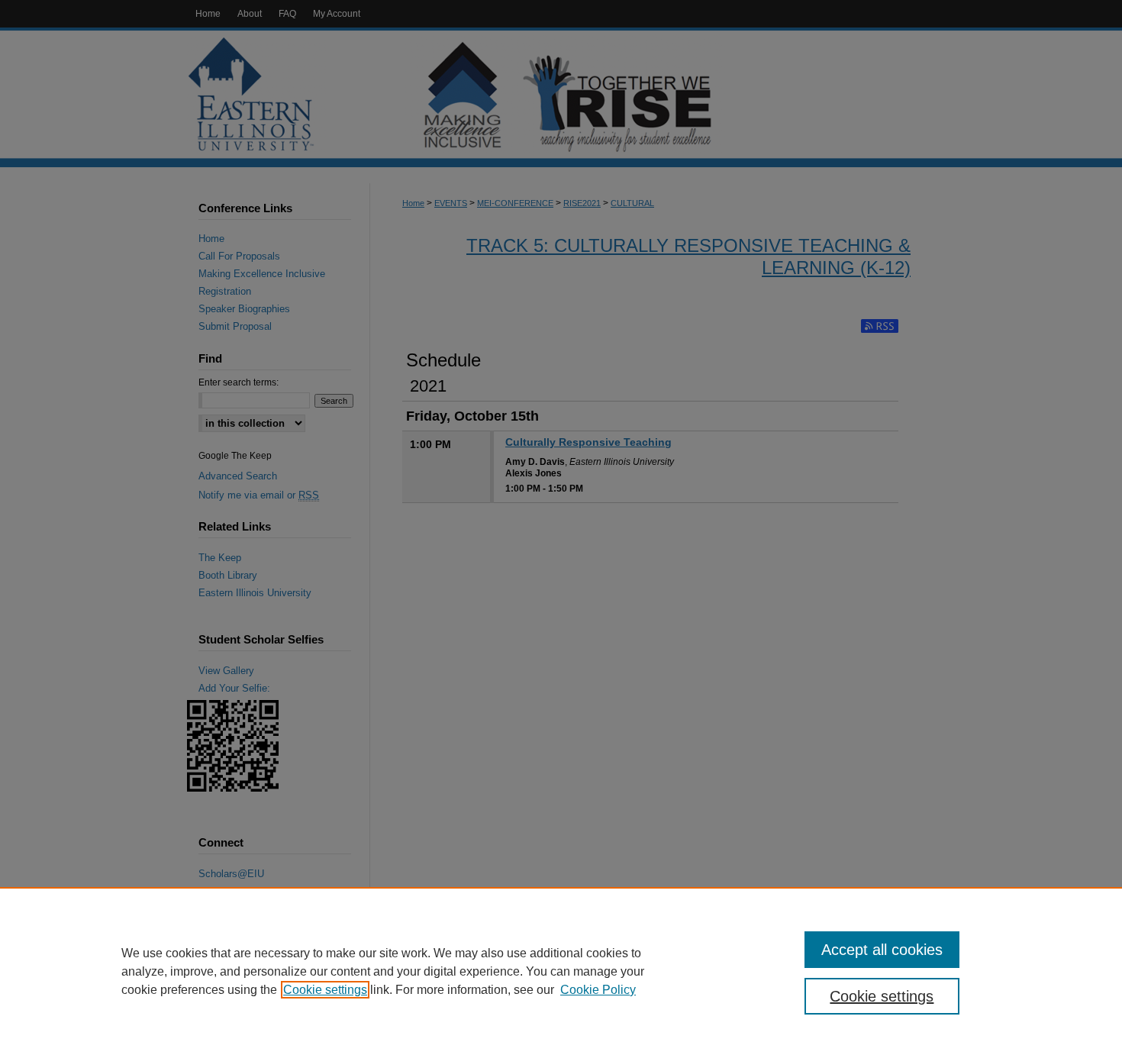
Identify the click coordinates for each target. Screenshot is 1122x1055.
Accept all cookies (882, 949)
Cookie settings (325, 989)
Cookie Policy (598, 989)
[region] (561, 971)
